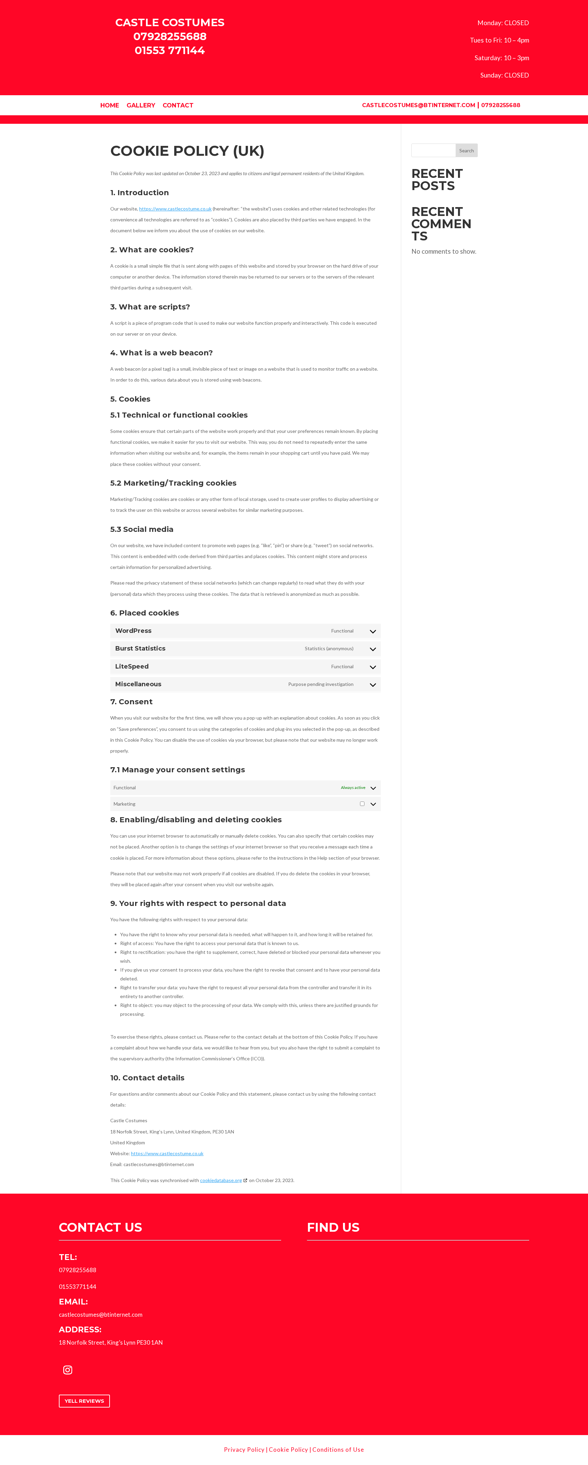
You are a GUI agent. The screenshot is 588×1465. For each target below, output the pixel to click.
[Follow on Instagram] (68, 1370)
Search (466, 150)
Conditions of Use (338, 1449)
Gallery (141, 106)
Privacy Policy (244, 1449)
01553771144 (77, 1286)
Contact (178, 106)
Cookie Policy (288, 1449)
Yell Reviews (84, 1401)
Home (109, 106)
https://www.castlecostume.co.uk (175, 209)
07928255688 (170, 36)
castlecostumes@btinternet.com (418, 105)
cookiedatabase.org (221, 1180)
